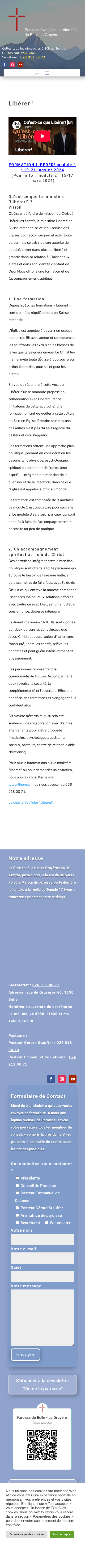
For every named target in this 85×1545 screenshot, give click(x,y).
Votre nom (21, 1230)
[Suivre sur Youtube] (20, 64)
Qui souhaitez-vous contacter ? (41, 1167)
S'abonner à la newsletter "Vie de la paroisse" (42, 1384)
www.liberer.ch (21, 784)
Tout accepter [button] (62, 1534)
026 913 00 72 (32, 57)
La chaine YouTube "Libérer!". (31, 802)
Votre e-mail (23, 1249)
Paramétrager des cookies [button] (27, 1534)
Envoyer (25, 1354)
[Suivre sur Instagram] (12, 64)
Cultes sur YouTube (18, 53)
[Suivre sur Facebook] (4, 64)
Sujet (16, 1267)
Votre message (26, 1286)
